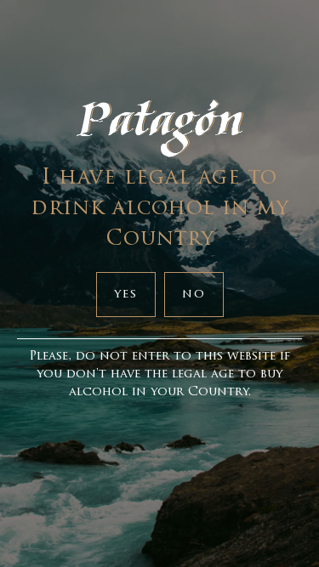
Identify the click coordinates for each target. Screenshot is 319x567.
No (194, 294)
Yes (126, 294)
